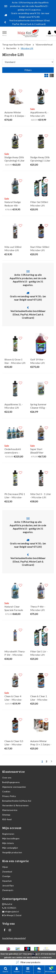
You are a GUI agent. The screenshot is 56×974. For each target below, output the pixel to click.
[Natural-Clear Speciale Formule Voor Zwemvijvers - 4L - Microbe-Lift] (15, 590)
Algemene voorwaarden (14, 787)
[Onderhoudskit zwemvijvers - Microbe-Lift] (15, 433)
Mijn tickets (8, 843)
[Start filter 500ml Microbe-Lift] (41, 231)
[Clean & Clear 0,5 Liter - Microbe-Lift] (15, 725)
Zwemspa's (7, 890)
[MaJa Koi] (28, 33)
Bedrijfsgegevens (11, 782)
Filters (28, 70)
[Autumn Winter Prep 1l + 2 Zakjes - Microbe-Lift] (41, 725)
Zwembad (7, 871)
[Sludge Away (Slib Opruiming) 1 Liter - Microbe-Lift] (41, 141)
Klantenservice (9, 810)
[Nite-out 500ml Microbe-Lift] (15, 231)
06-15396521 (10, 908)
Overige (6, 876)
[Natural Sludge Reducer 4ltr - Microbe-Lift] (15, 186)
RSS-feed (7, 819)
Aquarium (7, 881)
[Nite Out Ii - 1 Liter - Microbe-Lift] (41, 478)
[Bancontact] (18, 950)
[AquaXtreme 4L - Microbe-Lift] (41, 96)
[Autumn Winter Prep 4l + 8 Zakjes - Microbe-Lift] (15, 96)
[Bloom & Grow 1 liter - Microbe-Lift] (15, 343)
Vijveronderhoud (44, 44)
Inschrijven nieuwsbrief (14, 938)
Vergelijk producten (12, 852)
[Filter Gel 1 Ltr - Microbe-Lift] (41, 635)
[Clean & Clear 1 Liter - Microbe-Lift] (41, 680)
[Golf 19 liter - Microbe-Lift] (41, 343)
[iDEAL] (9, 950)
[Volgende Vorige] (51, 762)
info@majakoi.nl (12, 912)
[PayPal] (46, 950)
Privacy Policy (9, 796)
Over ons (6, 777)
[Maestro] (28, 950)
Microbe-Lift (27, 48)
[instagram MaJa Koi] (9, 930)
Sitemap (6, 814)
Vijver (28, 44)
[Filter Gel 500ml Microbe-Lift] (41, 186)
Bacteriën (11, 48)
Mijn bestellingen (10, 838)
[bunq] (37, 950)
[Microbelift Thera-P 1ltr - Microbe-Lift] (15, 635)
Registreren (8, 834)
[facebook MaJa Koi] (4, 930)
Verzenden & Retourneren (15, 805)
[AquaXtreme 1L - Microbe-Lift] (15, 388)
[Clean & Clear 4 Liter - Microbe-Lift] (15, 680)
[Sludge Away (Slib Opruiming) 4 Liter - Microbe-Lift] (15, 141)
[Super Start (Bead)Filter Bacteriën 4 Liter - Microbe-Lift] (41, 433)
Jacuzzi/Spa (8, 885)
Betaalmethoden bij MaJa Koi (16, 800)
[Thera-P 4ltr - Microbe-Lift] (41, 590)
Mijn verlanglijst (10, 847)
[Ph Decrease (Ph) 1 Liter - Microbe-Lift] (15, 478)
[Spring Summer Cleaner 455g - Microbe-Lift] (41, 388)
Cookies (6, 791)
